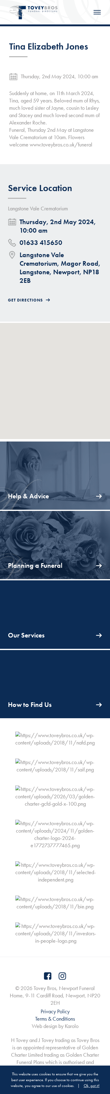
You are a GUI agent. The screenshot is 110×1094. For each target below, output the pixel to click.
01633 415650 (41, 242)
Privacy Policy (55, 1011)
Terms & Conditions (55, 1018)
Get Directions (25, 300)
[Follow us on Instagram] (62, 976)
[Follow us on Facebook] (47, 976)
